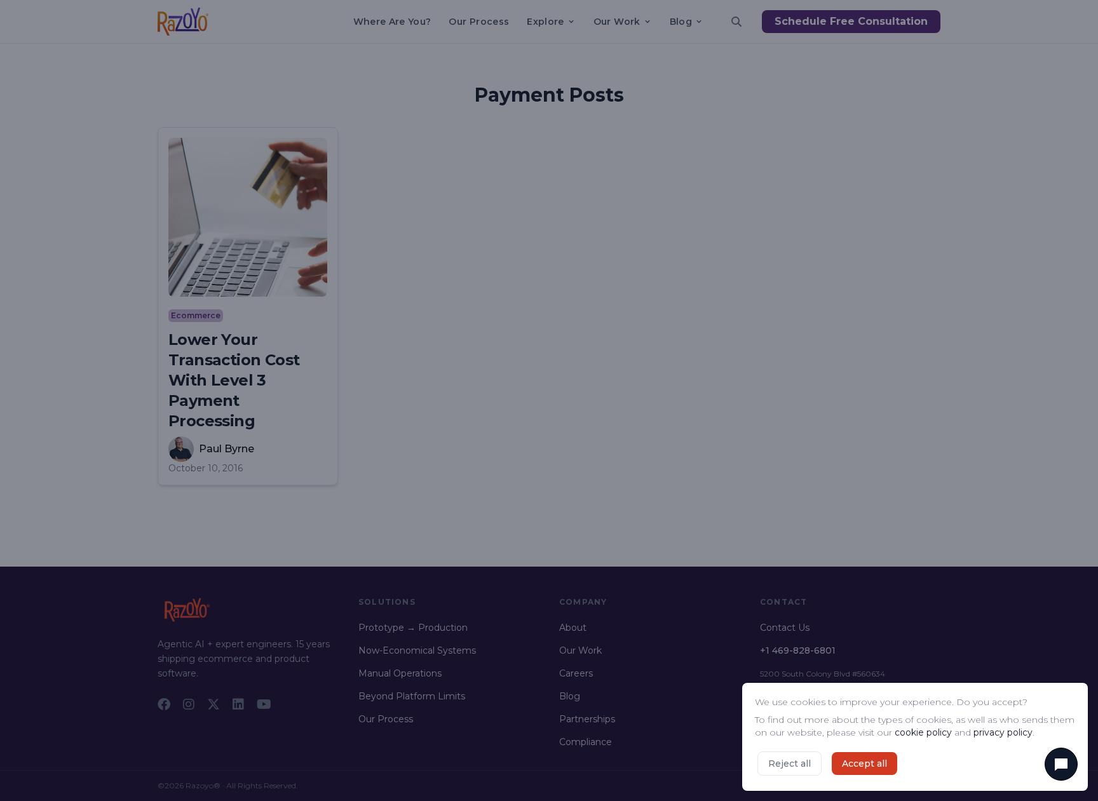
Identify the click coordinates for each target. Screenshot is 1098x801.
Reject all (789, 763)
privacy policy (1003, 732)
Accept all (864, 763)
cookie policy (923, 732)
